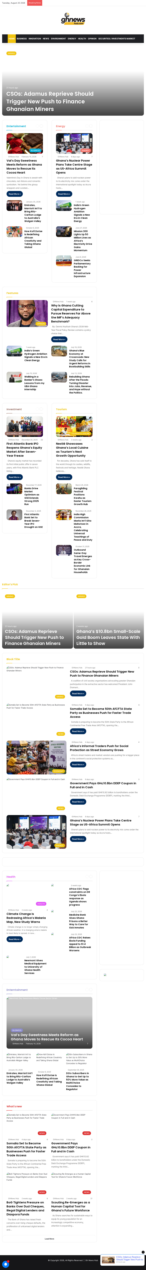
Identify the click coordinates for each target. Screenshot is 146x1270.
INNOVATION (35, 38)
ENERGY (72, 38)
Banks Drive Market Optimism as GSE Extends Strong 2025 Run (31, 496)
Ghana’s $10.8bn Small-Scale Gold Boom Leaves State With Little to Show (108, 637)
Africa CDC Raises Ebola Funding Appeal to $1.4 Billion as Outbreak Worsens (80, 944)
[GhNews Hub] (73, 19)
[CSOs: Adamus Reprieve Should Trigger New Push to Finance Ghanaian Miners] (73, 81)
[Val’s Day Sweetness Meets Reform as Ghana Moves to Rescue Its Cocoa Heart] (49, 1023)
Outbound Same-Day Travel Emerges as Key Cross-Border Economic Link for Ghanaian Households (83, 561)
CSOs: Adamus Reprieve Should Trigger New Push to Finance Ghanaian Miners (50, 101)
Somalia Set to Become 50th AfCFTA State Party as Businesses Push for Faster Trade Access (101, 713)
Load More (49, 1239)
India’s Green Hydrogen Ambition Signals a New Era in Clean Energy (82, 213)
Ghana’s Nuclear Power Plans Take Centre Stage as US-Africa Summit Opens (74, 167)
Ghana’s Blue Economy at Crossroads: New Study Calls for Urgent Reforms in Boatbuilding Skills (79, 358)
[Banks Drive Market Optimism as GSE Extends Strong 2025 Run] (14, 488)
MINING (11, 53)
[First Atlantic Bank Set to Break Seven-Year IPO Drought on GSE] (14, 514)
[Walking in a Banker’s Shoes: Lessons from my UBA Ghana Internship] (14, 377)
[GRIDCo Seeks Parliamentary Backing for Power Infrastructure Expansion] (64, 260)
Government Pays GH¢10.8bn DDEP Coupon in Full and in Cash (70, 1147)
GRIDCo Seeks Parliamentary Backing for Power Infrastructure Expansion (82, 268)
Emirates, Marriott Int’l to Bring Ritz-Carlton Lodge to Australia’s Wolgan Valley (33, 213)
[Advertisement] (121, 167)
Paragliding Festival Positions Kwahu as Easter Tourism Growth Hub (82, 496)
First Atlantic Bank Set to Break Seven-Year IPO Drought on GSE (33, 521)
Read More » (15, 194)
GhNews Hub (13, 157)
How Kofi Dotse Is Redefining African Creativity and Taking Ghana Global (33, 239)
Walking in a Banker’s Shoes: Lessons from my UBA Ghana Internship (34, 383)
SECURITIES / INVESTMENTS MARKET (116, 38)
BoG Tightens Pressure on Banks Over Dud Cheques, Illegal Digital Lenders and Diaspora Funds (25, 1208)
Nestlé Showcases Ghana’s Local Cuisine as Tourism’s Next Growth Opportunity (72, 450)
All (73, 126)
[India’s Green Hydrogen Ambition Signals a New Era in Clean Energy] (64, 205)
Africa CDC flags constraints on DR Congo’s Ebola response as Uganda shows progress (79, 896)
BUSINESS (22, 38)
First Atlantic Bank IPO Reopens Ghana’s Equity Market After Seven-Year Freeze (24, 450)
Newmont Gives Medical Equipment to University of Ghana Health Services (35, 967)
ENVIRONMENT (58, 38)
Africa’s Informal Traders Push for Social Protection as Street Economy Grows (99, 748)
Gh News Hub (91, 1260)
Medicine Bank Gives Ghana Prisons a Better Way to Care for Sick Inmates (78, 921)
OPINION (92, 38)
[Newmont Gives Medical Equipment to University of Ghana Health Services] (8, 957)
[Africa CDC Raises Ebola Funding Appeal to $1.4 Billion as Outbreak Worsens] (52, 934)
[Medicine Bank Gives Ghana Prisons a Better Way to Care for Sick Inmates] (52, 911)
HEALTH (82, 38)
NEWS (46, 38)
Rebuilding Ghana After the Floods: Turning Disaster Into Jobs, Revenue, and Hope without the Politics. (80, 384)
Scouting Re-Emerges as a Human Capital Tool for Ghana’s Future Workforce (70, 1206)
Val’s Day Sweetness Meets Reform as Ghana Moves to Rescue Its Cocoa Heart (24, 167)
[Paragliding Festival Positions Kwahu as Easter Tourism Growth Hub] (64, 488)
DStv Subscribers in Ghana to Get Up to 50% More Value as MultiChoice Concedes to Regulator (77, 1081)
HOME (12, 38)
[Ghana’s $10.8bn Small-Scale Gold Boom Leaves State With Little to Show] (109, 620)
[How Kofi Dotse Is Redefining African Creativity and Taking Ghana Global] (14, 231)
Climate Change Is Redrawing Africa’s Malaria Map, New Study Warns (26, 918)
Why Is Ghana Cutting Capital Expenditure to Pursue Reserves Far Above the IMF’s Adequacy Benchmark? (71, 313)
